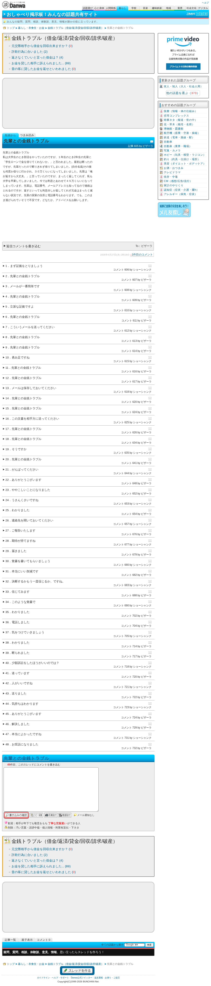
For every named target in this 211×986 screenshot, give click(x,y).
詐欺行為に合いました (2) (29, 51)
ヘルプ (205, 2)
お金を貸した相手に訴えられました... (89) (41, 63)
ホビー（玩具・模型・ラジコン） (185, 154)
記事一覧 (10, 939)
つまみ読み (27, 135)
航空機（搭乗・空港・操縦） (182, 133)
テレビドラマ (172, 172)
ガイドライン (43, 977)
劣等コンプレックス (176, 115)
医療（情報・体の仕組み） (180, 111)
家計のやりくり (173, 185)
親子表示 (27, 939)
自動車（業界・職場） (178, 146)
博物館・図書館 (173, 128)
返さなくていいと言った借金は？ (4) (37, 57)
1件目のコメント (142, 254)
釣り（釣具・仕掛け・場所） (182, 159)
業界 (180, 8)
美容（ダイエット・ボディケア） (185, 163)
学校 (133, 8)
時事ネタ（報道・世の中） (180, 119)
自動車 (168, 141)
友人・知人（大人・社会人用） (183, 86)
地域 (168, 8)
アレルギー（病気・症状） (180, 194)
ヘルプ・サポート (60, 977)
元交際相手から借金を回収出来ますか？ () (42, 46)
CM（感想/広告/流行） (178, 181)
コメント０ (44, 939)
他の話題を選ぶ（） (183, 93)
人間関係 (111, 8)
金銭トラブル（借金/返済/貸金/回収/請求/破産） (76, 27)
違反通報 (98, 977)
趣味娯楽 (157, 8)
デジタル (203, 8)
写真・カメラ (172, 150)
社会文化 (191, 8)
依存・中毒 (171, 176)
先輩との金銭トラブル (26, 758)
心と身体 (99, 8)
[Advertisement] (78, 103)
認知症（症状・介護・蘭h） (181, 189)
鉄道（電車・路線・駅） (179, 137)
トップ (11, 27)
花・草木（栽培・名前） (179, 124)
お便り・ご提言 (112, 977)
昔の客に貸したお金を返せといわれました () (44, 69)
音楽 (145, 8)
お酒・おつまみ (173, 168)
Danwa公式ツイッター (81, 977)
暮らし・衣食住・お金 (31, 27)
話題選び (88, 8)
